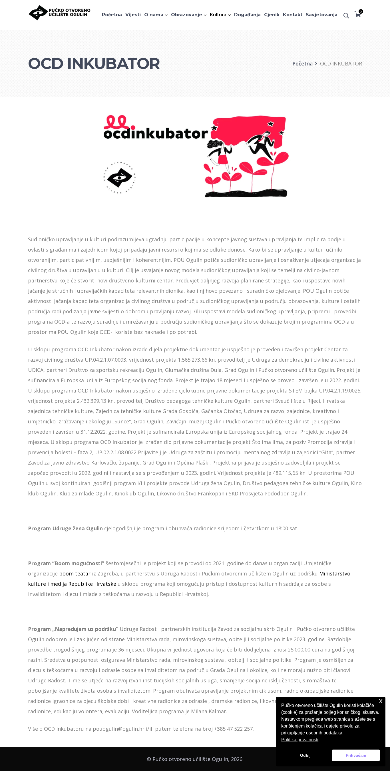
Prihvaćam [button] (356, 755)
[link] (75, 573)
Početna (302, 63)
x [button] (381, 701)
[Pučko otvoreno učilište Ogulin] (59, 12)
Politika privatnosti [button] (299, 739)
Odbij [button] (305, 755)
